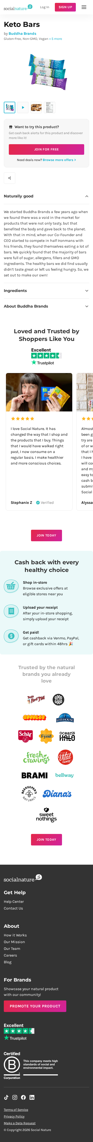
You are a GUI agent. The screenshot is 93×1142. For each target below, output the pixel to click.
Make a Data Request (20, 1123)
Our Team (12, 948)
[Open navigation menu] (84, 7)
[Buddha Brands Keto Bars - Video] (23, 107)
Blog (7, 962)
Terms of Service (16, 1110)
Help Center (14, 901)
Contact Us (13, 908)
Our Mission (14, 942)
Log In (44, 7)
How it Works (15, 935)
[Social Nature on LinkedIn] (32, 1097)
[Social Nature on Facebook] (23, 1097)
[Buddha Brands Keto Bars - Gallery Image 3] (49, 107)
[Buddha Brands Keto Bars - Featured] (9, 107)
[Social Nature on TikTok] (6, 1097)
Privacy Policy (14, 1116)
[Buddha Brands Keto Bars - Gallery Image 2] (36, 107)
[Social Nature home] (18, 7)
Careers (10, 955)
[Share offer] (9, 178)
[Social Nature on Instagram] (14, 1097)
